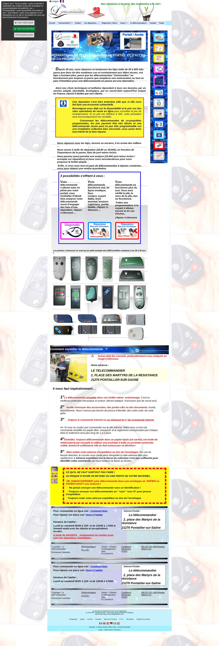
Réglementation (88, 547)
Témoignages (73, 619)
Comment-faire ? (64, 23)
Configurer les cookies (143, 619)
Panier (161, 23)
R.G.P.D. (85, 550)
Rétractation (130, 619)
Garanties (98, 619)
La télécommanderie (138, 23)
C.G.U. (121, 619)
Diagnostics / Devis (109, 23)
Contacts (90, 619)
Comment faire (98, 511)
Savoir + (123, 23)
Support (82, 619)
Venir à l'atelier (94, 514)
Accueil (52, 23)
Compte (153, 23)
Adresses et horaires (110, 619)
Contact (78, 23)
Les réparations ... (91, 23)
